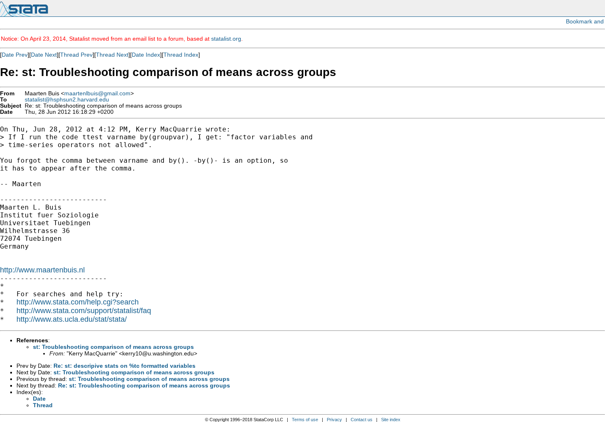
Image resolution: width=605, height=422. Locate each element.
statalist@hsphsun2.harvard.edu (67, 100)
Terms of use (305, 419)
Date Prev (15, 54)
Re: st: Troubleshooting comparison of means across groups (144, 385)
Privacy (334, 419)
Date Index (146, 54)
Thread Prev (76, 54)
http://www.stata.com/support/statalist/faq (83, 311)
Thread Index (180, 54)
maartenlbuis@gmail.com (97, 93)
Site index (390, 419)
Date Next (44, 54)
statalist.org (226, 38)
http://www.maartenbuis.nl (42, 270)
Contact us (361, 419)
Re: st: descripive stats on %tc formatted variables (124, 365)
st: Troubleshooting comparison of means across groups (113, 347)
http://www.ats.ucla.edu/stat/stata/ (71, 319)
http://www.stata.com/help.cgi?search (77, 302)
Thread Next (112, 54)
